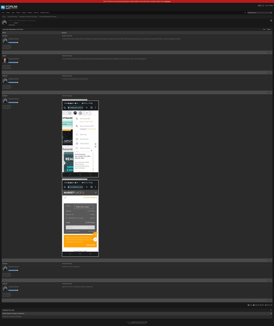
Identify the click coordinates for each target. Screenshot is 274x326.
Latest (13, 12)
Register (271, 5)
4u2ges (4, 55)
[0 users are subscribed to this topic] (271, 20)
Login (266, 5)
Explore (8, 12)
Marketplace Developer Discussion (28, 16)
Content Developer (12, 16)
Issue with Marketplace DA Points (47, 16)
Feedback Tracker (44, 12)
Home (3, 12)
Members (30, 12)
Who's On (36, 12)
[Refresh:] (271, 313)
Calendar (24, 12)
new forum (167, 1)
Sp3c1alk (16, 22)
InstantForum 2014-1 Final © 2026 (139, 322)
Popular (18, 12)
